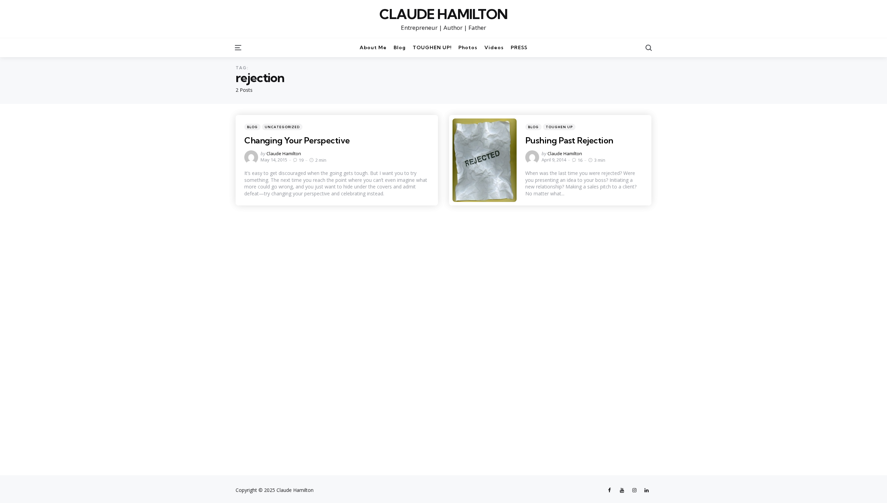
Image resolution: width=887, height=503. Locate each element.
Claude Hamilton (283, 153)
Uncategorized (282, 127)
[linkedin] (646, 490)
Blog (252, 127)
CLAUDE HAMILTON (443, 14)
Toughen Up (559, 127)
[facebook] (610, 490)
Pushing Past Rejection (569, 140)
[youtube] (622, 490)
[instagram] (634, 490)
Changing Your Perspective (297, 140)
